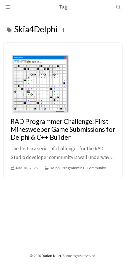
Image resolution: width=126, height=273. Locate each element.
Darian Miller (51, 255)
